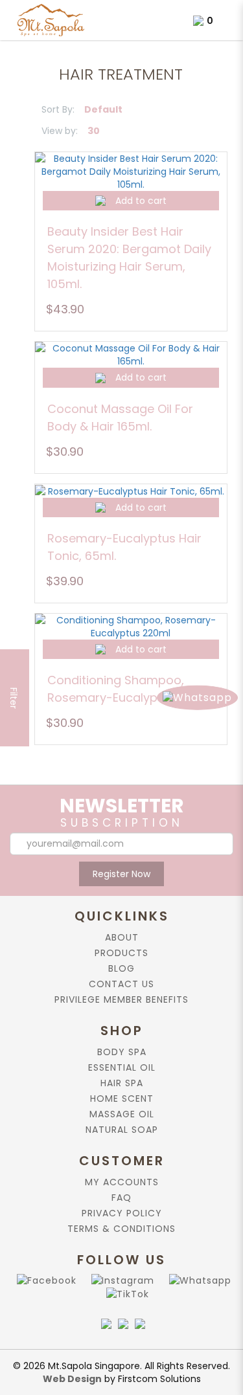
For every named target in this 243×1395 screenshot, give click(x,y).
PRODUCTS (121, 952)
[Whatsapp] (197, 1280)
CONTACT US (121, 983)
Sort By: (58, 109)
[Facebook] (44, 1280)
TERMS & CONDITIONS (121, 1228)
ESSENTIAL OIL (122, 1067)
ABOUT (122, 937)
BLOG (121, 968)
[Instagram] (120, 1280)
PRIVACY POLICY (122, 1213)
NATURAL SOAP (122, 1129)
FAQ (121, 1197)
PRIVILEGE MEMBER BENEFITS (121, 999)
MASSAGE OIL (121, 1114)
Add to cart (141, 200)
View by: (59, 130)
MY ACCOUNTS (122, 1182)
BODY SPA (121, 1051)
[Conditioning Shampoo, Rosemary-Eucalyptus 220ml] (131, 627)
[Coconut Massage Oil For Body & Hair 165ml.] (131, 355)
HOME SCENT (122, 1098)
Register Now (121, 873)
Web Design (72, 1378)
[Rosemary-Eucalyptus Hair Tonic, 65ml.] (131, 491)
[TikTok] (125, 1293)
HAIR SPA (121, 1083)
